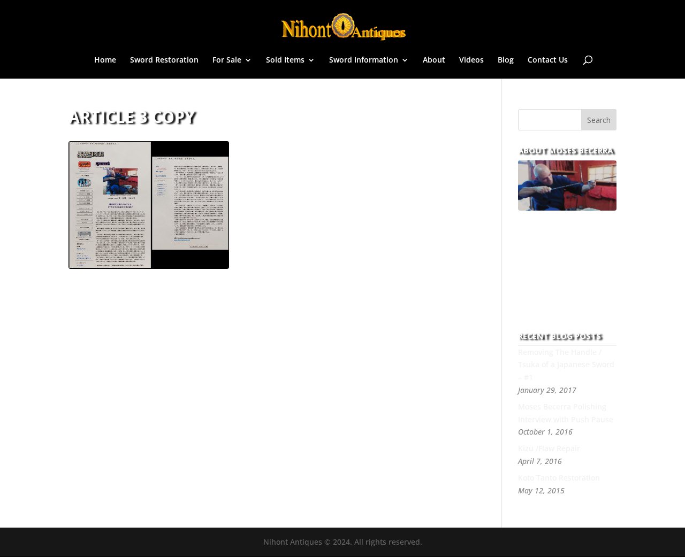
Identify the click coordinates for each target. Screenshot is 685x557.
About (434, 60)
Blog (506, 60)
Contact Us (548, 60)
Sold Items (285, 60)
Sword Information (363, 60)
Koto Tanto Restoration (559, 478)
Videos (471, 60)
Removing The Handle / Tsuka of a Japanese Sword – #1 (566, 365)
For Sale (226, 60)
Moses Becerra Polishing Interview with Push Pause (565, 412)
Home (105, 60)
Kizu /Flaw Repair (549, 448)
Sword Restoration (164, 60)
